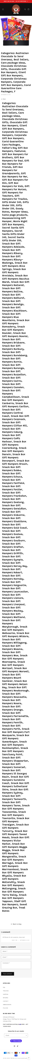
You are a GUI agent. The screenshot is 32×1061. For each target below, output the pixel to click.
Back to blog (17, 924)
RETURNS (5, 997)
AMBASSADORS (7, 1004)
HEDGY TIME (10, 1058)
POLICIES (5, 1008)
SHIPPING (5, 994)
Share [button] (4, 99)
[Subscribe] (26, 1035)
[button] (3, 9)
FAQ (4, 987)
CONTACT (5, 1001)
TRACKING (6, 990)
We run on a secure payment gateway (21, 1058)
